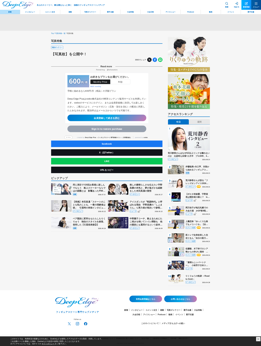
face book (85, 323)
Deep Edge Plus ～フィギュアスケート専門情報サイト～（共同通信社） (108, 137)
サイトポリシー (48, 343)
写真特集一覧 (60, 33)
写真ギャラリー (57, 47)
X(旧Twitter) (69, 323)
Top (52, 33)
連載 (74, 194)
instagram (77, 323)
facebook (107, 143)
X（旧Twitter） (106, 152)
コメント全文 (190, 228)
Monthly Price (100, 81)
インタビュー (134, 194)
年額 (120, 81)
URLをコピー (107, 169)
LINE (106, 161)
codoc (146, 137)
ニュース (133, 211)
